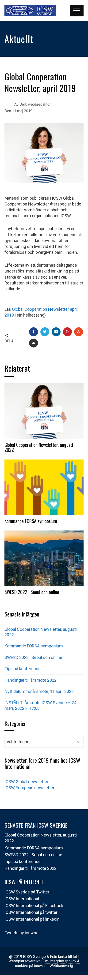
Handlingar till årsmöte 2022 (30, 680)
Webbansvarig (61, 966)
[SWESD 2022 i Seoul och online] (44, 557)
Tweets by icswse (21, 932)
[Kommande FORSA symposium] (44, 486)
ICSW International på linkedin (32, 919)
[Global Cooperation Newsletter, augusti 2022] (44, 410)
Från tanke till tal (63, 956)
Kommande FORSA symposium (30, 520)
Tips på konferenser (23, 668)
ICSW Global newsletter (26, 781)
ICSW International (21, 898)
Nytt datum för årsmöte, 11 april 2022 (39, 691)
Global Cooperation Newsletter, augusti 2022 (38, 447)
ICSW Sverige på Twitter (26, 891)
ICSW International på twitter (30, 912)
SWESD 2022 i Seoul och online (31, 591)
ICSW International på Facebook (33, 905)
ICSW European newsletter (29, 787)
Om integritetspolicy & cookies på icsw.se (47, 963)
